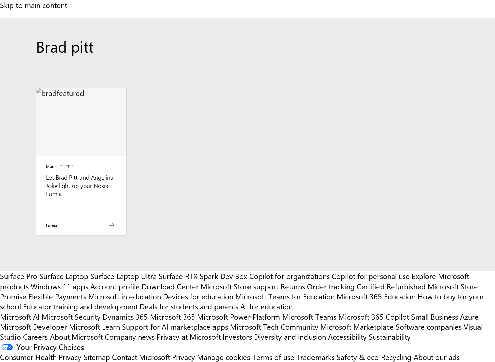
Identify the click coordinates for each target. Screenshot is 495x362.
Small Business (434, 316)
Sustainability (390, 337)
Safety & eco (358, 357)
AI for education (266, 306)
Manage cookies (223, 357)
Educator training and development (80, 306)
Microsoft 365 (172, 316)
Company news (130, 337)
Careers (35, 337)
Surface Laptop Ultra (123, 276)
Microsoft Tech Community (274, 327)
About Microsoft (76, 337)
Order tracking (331, 286)
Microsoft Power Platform (238, 316)
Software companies (429, 327)
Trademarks (315, 357)
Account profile (115, 286)
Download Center (170, 286)
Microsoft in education (124, 296)
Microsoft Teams (309, 316)
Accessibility (347, 337)
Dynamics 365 (125, 316)
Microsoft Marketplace (357, 327)
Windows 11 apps (59, 286)
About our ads (437, 357)
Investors (237, 337)
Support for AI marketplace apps (175, 327)
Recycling (396, 357)
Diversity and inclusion (290, 337)
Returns (292, 286)
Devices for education (198, 296)
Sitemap (97, 357)
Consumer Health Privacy (40, 357)
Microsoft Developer (33, 327)
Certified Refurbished (391, 286)
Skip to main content (33, 5)
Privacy (184, 357)
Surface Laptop (63, 276)
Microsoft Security (71, 316)
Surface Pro (18, 276)
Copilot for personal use (371, 276)
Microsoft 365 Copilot (373, 316)
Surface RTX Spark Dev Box (203, 276)
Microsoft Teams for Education (285, 296)
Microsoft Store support (239, 286)
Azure (469, 316)
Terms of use (273, 357)
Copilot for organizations (289, 276)
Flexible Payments (57, 296)
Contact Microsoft (141, 357)
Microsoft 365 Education (376, 296)
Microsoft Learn (94, 327)
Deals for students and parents (189, 306)
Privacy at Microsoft (189, 337)
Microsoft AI (20, 316)
